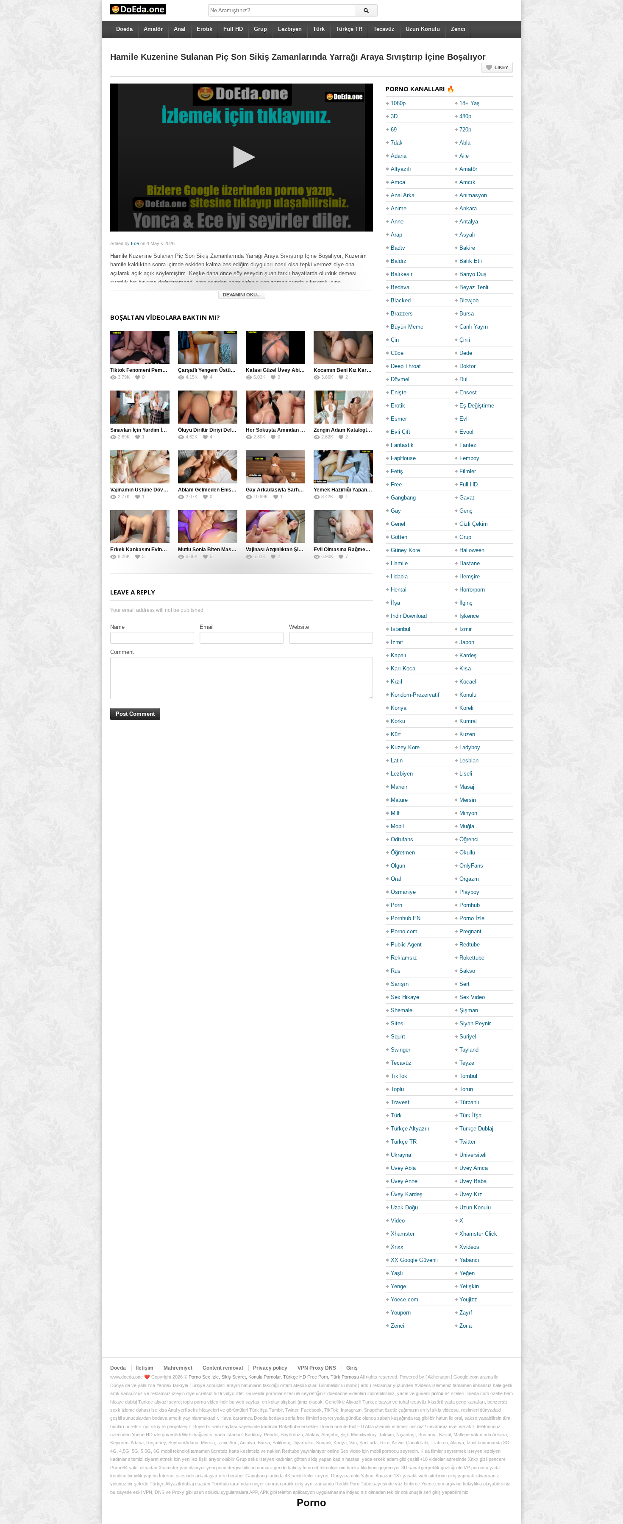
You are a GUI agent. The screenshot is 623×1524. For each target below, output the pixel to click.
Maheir (399, 787)
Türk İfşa (470, 1115)
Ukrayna (401, 1155)
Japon (466, 642)
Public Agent (406, 944)
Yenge (398, 1286)
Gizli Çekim (473, 524)
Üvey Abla (403, 1168)
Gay (396, 511)
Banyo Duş (473, 274)
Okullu (467, 852)
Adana (398, 156)
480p (465, 116)
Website (299, 627)
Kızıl (396, 681)
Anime (398, 208)
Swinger (400, 1050)
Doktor (467, 366)
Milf (395, 813)
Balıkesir (401, 274)
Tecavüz (384, 29)
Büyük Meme (407, 327)
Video (398, 1220)
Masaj (466, 787)
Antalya (468, 221)
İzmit (397, 642)
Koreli (466, 708)
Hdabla (399, 576)
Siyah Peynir (475, 1023)
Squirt (398, 1036)
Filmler (467, 471)
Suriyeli (468, 1036)
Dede (465, 353)
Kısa (465, 668)
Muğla (466, 826)
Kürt (396, 734)
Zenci (458, 29)
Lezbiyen (290, 29)
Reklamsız (404, 958)
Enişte (398, 392)
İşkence (469, 616)
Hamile (399, 563)
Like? (501, 67)
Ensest (468, 392)
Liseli (465, 773)
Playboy (469, 892)
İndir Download (409, 616)
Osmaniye (403, 892)
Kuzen (467, 734)
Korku (398, 721)
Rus (395, 971)
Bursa (466, 313)
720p (465, 129)
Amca (398, 182)
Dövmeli (401, 379)
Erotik (204, 29)
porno (437, 1393)
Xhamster (402, 1234)
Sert (464, 984)
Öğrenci (468, 839)
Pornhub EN (405, 918)
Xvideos (469, 1247)
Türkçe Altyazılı (410, 1128)
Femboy (469, 458)
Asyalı (467, 235)
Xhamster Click (478, 1234)
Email (207, 627)
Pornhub (469, 905)
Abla (464, 143)
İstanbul (400, 629)
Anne (397, 221)
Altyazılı (401, 169)
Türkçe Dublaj (476, 1128)
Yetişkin (469, 1286)
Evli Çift (400, 432)
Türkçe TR (349, 29)
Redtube (469, 944)
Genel (398, 524)
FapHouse (403, 458)
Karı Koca (403, 668)
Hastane (469, 563)
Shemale (401, 1010)
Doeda (124, 29)
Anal (180, 29)
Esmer (399, 419)
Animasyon (473, 195)
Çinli (464, 340)
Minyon (468, 813)
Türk (319, 29)
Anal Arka (402, 195)
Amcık (467, 182)
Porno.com (404, 931)
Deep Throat (406, 366)
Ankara (468, 208)
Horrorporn (472, 589)
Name (117, 627)
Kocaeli (468, 681)
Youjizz (468, 1299)
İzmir (465, 629)
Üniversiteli (473, 1155)
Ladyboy (469, 747)
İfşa (395, 603)
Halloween (471, 550)
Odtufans (402, 839)
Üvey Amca (473, 1168)
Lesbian (468, 760)
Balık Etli (470, 261)
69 (394, 129)
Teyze (466, 1063)
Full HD (233, 29)
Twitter (467, 1142)
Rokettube (471, 958)
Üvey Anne (404, 1181)
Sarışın (400, 984)
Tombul (468, 1076)
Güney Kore (405, 550)
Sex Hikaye (405, 997)
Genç (466, 511)
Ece (135, 243)
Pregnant (470, 931)
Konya (398, 708)
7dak (397, 143)
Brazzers (402, 313)
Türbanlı (469, 1102)
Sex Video (472, 997)
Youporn (401, 1312)
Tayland (468, 1050)
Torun (466, 1089)
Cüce (397, 353)
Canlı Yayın (473, 327)
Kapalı (398, 655)
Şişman (468, 1010)
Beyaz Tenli (473, 287)
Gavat (466, 497)
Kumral (468, 721)
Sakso (467, 971)
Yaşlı (397, 1273)
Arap (396, 235)
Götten (399, 537)
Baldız (398, 261)
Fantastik (402, 445)
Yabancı (469, 1260)
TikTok (399, 1076)
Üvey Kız (470, 1194)
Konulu (467, 695)
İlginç (466, 603)
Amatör (153, 29)
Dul (463, 379)
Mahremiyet (178, 1368)
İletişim (144, 1368)
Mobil (397, 826)
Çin (395, 340)
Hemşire (469, 576)
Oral (396, 879)
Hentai (398, 589)
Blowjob (468, 300)
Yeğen (467, 1273)
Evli (464, 419)
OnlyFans (471, 865)
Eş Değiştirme (476, 405)
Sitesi (398, 1023)
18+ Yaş (469, 103)
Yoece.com (404, 1299)
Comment (122, 652)
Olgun (398, 865)
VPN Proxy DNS (317, 1368)
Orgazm (469, 879)
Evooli (467, 432)
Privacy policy (270, 1368)
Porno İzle (471, 918)
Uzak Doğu (404, 1207)
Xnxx (397, 1247)
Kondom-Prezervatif (415, 695)
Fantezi (468, 445)
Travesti (401, 1102)
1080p (398, 103)
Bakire (467, 248)
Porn (396, 905)
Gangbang (403, 497)
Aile (464, 156)
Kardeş (468, 655)
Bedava (400, 287)
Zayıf (465, 1312)
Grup (260, 29)
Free (396, 484)
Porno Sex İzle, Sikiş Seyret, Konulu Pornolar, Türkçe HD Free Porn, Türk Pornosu (274, 1376)
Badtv (398, 248)
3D (394, 116)
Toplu (397, 1089)
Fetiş (397, 471)
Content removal (223, 1368)
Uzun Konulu (423, 29)
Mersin (467, 800)
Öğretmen (403, 852)
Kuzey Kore (405, 747)
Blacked (401, 300)
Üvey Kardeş (407, 1194)
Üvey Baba (473, 1181)
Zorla (465, 1326)
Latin (397, 760)
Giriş (352, 1368)
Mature (399, 800)
